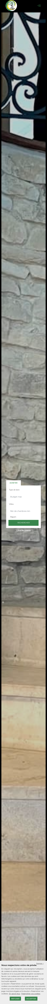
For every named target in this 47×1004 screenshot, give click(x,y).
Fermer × (40, 964)
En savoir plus (14, 994)
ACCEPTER (31, 999)
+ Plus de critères (23, 530)
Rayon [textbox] (13, 517)
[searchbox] (24, 490)
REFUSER (15, 999)
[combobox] (23, 490)
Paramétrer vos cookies (30, 994)
